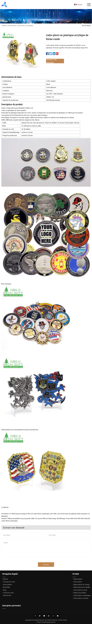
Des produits (12, 25)
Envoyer (46, 565)
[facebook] (35, 616)
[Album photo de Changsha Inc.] (4, 4)
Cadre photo (77, 582)
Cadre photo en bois (80, 590)
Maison (5, 25)
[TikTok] (53, 616)
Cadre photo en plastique (25, 25)
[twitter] (40, 616)
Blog (4, 590)
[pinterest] (44, 616)
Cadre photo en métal (80, 598)
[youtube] (57, 616)
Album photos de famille (81, 587)
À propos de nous (9, 582)
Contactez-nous (8, 593)
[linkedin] (48, 616)
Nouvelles (6, 587)
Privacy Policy (62, 620)
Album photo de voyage (81, 584)
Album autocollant (79, 593)
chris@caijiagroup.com (48, 622)
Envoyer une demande (51, 61)
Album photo (77, 579)
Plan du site (7, 595)
